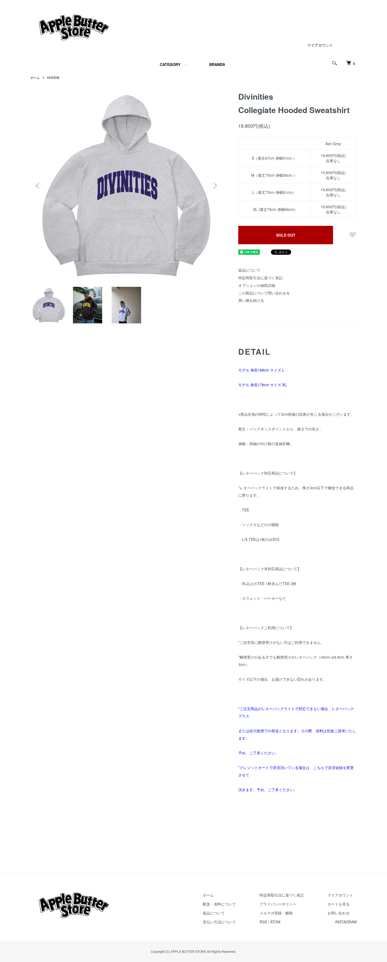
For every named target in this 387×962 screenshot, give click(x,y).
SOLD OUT (285, 235)
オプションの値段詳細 (256, 285)
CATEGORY (170, 64)
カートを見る (339, 904)
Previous (38, 186)
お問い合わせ (339, 912)
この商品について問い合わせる (264, 293)
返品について (249, 270)
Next (215, 186)
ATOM (275, 921)
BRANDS (217, 64)
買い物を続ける (251, 300)
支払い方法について (219, 921)
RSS (263, 921)
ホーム (35, 77)
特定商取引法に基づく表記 (260, 277)
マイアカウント (320, 45)
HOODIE (53, 77)
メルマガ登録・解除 (276, 912)
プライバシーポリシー (278, 904)
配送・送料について (219, 904)
